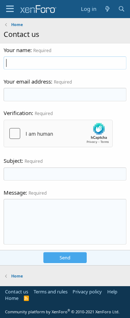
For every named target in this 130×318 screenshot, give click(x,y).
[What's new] (107, 9)
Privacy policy (87, 291)
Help (112, 291)
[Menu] (9, 9)
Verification (18, 112)
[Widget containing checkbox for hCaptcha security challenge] (58, 133)
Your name (17, 50)
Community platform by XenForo (62, 311)
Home (11, 298)
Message (15, 192)
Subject (13, 160)
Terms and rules (51, 291)
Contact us (16, 291)
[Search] (121, 9)
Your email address (27, 81)
